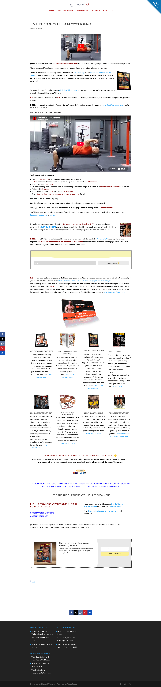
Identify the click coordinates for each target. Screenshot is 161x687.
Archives (105, 10)
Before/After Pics (68, 10)
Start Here (52, 10)
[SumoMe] (89, 612)
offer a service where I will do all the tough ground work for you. (85, 281)
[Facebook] (71, 612)
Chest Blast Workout (93, 413)
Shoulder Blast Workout (41, 413)
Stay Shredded (114, 352)
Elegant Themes (48, 684)
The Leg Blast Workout (119, 413)
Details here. (117, 386)
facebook (34, 215)
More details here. (67, 443)
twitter (53, 215)
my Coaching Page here (114, 292)
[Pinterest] (85, 612)
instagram (43, 215)
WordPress (72, 684)
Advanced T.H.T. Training (93, 351)
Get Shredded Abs (82, 10)
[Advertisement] (80, 596)
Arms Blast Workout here (112, 105)
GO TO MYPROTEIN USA (39, 516)
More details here (93, 434)
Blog (59, 10)
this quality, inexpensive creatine (102, 511)
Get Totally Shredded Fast (41, 351)
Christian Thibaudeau (68, 90)
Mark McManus (37, 28)
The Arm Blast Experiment (67, 413)
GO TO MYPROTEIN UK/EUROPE (42, 513)
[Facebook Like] (80, 612)
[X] (76, 612)
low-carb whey (115, 506)
